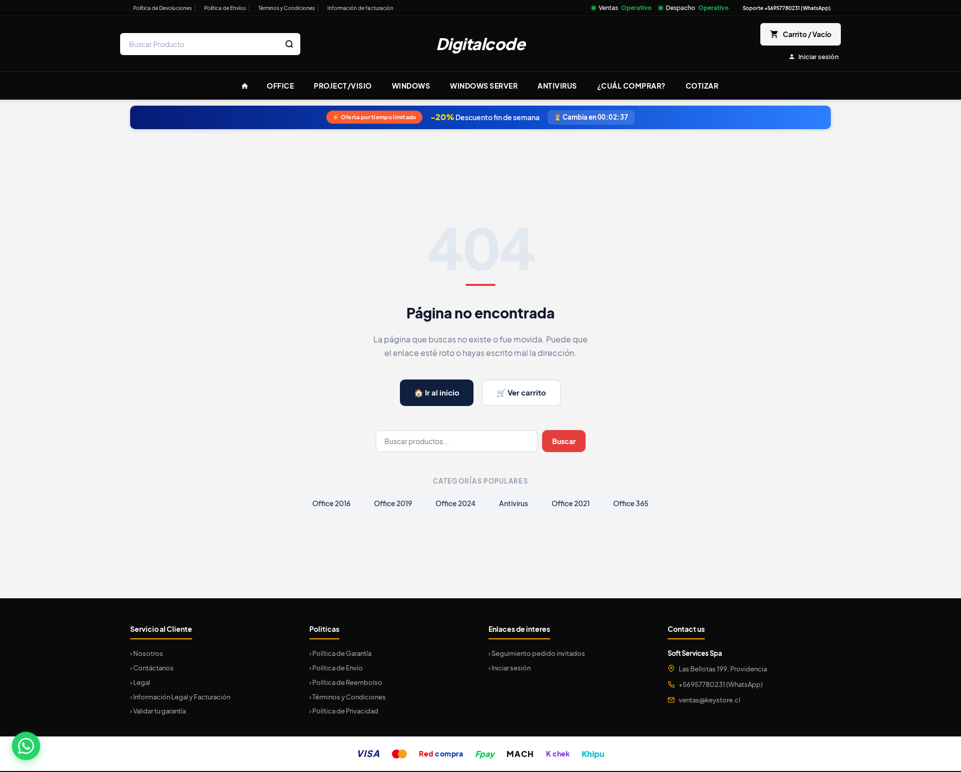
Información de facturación (360, 8)
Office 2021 (571, 503)
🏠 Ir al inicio (436, 392)
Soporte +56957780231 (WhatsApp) (787, 8)
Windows (411, 85)
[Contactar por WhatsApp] (26, 746)
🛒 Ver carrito (521, 392)
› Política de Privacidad (343, 711)
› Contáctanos (152, 668)
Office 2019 (393, 503)
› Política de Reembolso (345, 682)
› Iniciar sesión (510, 668)
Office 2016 (331, 503)
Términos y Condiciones (286, 8)
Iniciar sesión (818, 57)
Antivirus (557, 85)
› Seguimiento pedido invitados (537, 653)
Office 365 (631, 503)
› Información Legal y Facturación (180, 697)
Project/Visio (343, 85)
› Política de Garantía (340, 653)
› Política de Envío (336, 668)
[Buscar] (289, 44)
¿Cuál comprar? (631, 85)
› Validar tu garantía (158, 711)
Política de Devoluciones (162, 8)
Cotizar (702, 85)
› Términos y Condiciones (347, 697)
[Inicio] (245, 86)
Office (280, 85)
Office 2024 (455, 503)
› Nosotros (146, 653)
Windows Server (484, 85)
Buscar (564, 441)
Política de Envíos (225, 8)
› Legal (140, 682)
